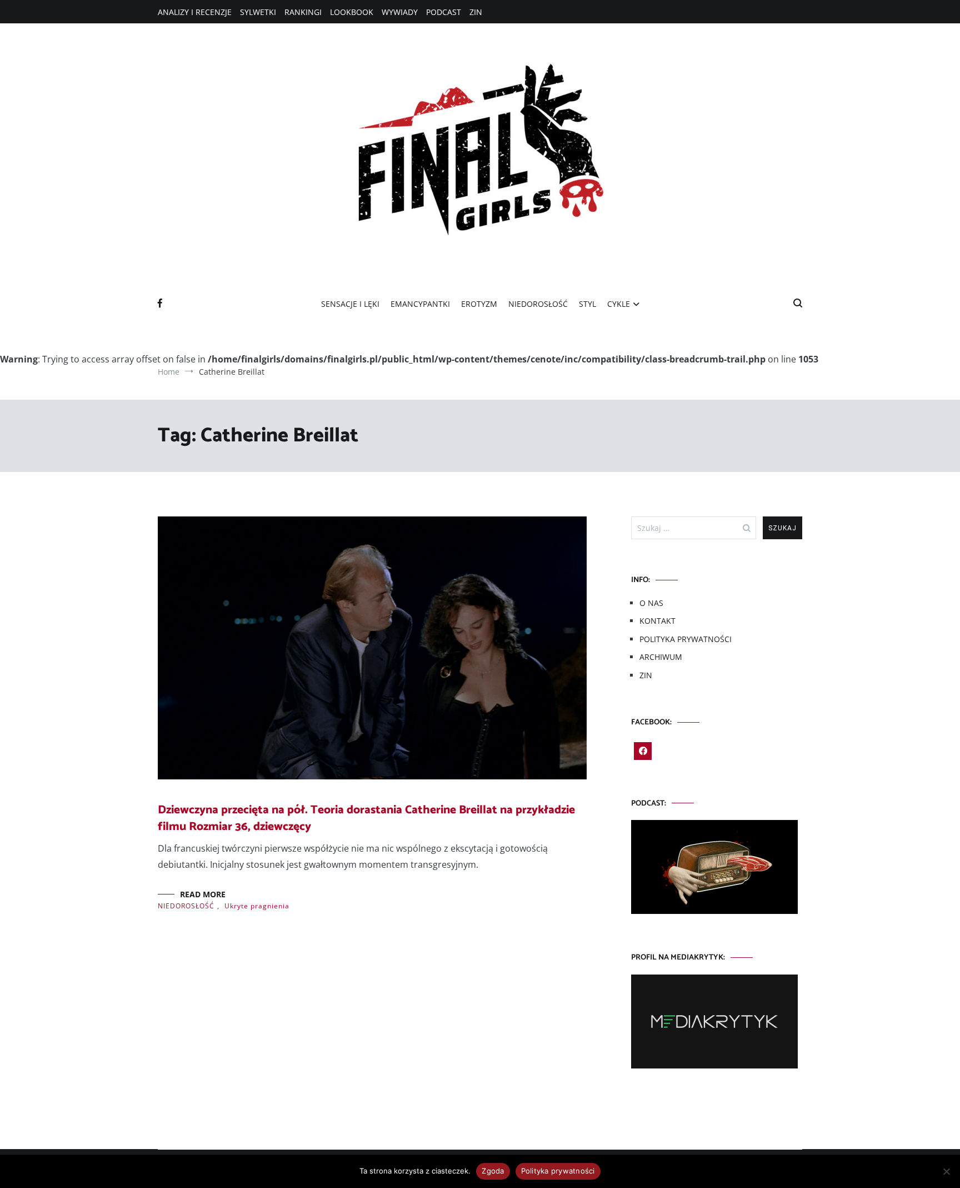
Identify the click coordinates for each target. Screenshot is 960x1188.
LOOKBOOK (351, 12)
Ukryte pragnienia (256, 906)
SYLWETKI (258, 12)
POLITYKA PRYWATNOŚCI (685, 639)
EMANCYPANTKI (420, 304)
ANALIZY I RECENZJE (195, 12)
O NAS (651, 603)
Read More (203, 894)
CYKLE (618, 304)
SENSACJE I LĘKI (350, 304)
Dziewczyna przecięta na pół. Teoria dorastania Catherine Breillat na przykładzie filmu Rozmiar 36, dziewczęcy (366, 818)
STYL (587, 304)
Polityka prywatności (558, 1170)
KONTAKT (657, 620)
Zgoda (493, 1170)
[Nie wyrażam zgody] (946, 1171)
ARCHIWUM (660, 657)
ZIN (475, 12)
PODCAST (443, 12)
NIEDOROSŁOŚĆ (538, 304)
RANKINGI (303, 12)
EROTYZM (479, 304)
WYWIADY (400, 12)
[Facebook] (642, 751)
